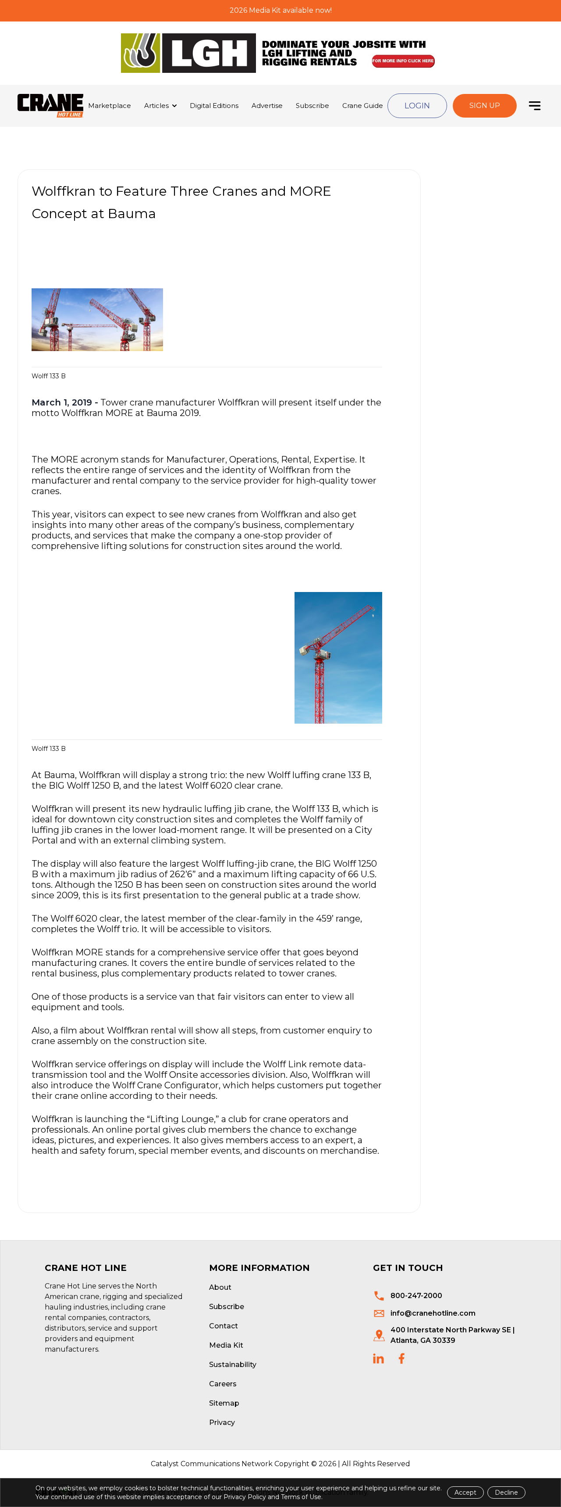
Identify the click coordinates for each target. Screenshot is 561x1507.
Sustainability (232, 1364)
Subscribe (312, 105)
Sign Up (484, 105)
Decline (506, 1492)
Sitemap (224, 1403)
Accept (465, 1492)
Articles (156, 105)
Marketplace (109, 105)
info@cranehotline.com (433, 1313)
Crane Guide (362, 105)
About (220, 1287)
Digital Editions (214, 105)
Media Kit (226, 1345)
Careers (223, 1384)
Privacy (222, 1422)
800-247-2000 (416, 1296)
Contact (223, 1326)
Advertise (267, 105)
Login (417, 106)
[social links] (378, 1358)
